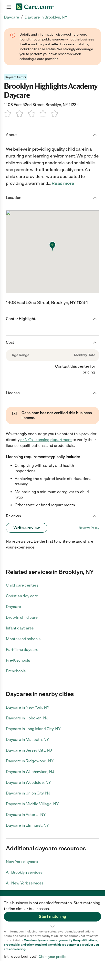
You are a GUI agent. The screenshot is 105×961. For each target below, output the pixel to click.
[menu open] (9, 7)
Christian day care (22, 596)
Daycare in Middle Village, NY (32, 804)
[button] (52, 912)
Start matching (52, 916)
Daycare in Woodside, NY (28, 782)
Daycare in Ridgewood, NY (29, 761)
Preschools (16, 671)
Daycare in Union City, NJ (28, 793)
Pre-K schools (18, 660)
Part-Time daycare (22, 649)
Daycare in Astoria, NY (26, 814)
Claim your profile (52, 957)
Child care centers (22, 585)
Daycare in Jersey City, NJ (29, 750)
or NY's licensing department (46, 439)
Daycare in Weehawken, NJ (30, 771)
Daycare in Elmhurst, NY (27, 825)
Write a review (26, 527)
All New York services (24, 883)
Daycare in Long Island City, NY (33, 728)
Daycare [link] (11, 17)
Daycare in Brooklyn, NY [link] (46, 17)
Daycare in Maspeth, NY (27, 739)
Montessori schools (23, 639)
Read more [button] (63, 183)
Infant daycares (20, 628)
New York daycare (22, 861)
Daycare (13, 606)
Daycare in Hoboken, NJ (27, 718)
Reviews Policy (89, 528)
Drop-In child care (22, 617)
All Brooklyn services (24, 872)
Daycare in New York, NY (27, 707)
